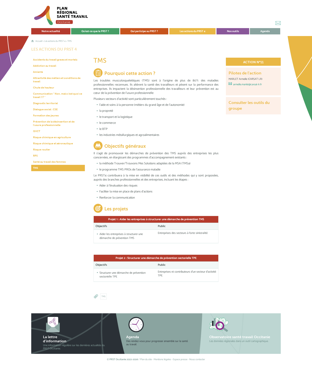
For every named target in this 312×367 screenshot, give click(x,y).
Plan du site (146, 359)
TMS (103, 296)
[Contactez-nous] (278, 23)
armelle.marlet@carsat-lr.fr (247, 84)
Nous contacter (197, 359)
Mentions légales (162, 359)
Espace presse (180, 359)
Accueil (38, 41)
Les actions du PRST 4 (55, 41)
